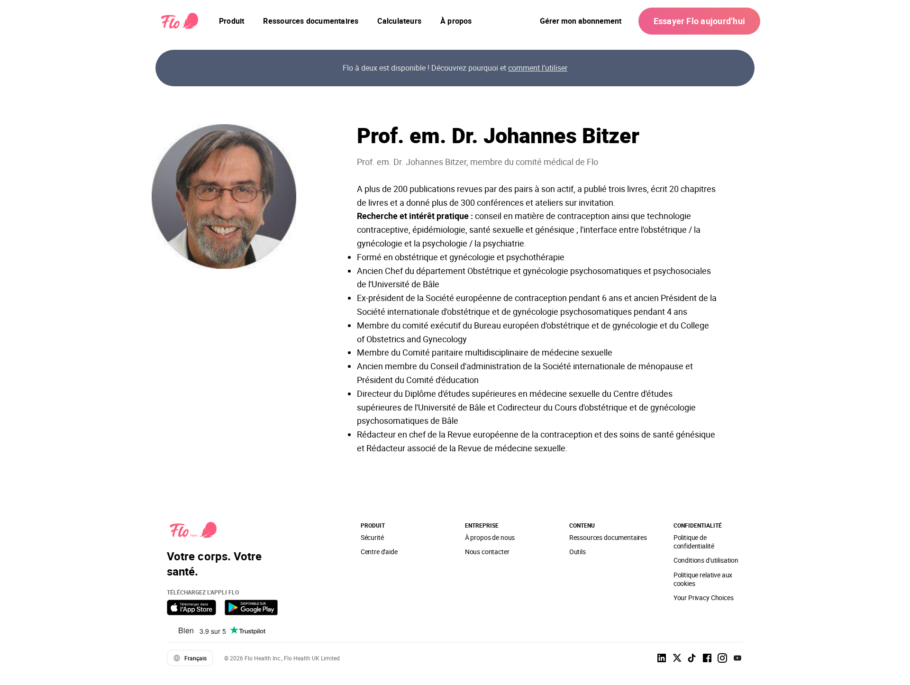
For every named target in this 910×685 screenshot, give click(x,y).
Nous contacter (487, 551)
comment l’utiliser (537, 68)
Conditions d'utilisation (705, 560)
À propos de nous (490, 537)
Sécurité (372, 537)
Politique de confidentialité (693, 541)
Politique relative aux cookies (703, 579)
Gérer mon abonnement (580, 21)
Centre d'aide (379, 551)
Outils (577, 551)
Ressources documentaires (608, 537)
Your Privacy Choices (703, 597)
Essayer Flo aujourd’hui (699, 21)
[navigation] (231, 21)
